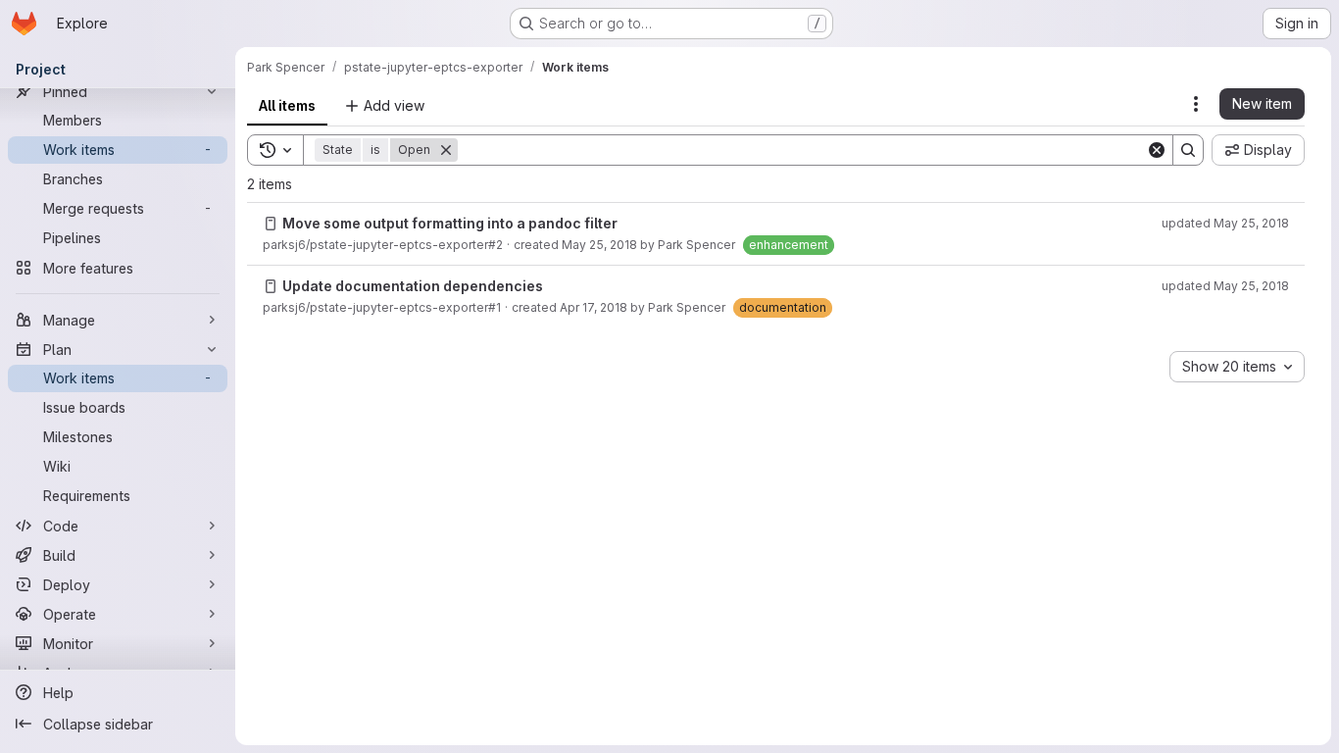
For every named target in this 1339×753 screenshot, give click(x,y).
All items (287, 105)
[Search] (1188, 150)
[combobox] (1237, 366)
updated (1225, 223)
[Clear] (1156, 150)
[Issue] (270, 223)
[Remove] (446, 150)
